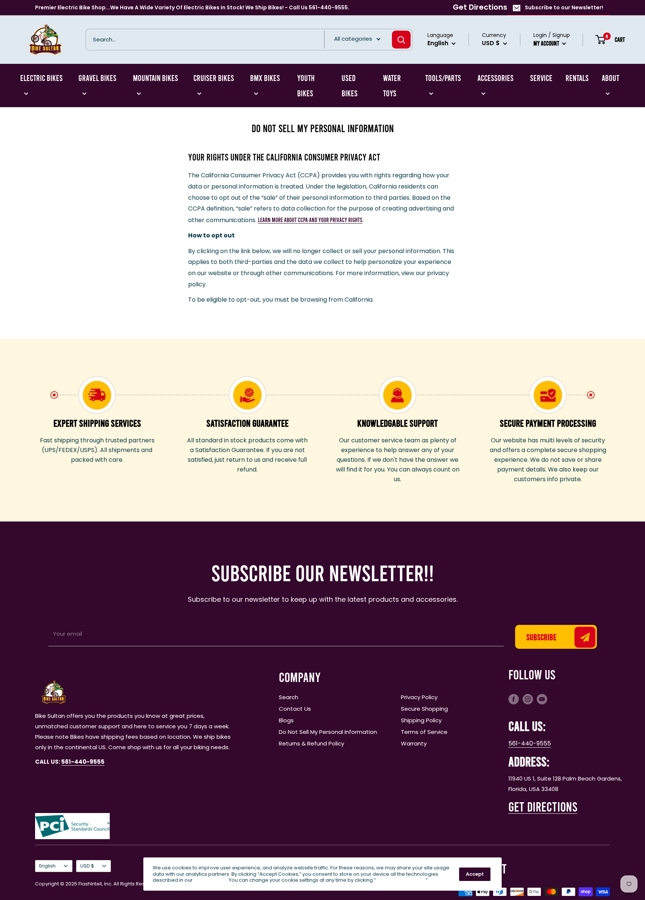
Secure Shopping (424, 709)
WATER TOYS (392, 85)
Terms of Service (424, 732)
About (610, 77)
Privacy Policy (419, 697)
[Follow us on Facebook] (513, 698)
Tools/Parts (443, 77)
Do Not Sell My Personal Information (328, 732)
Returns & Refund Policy (311, 743)
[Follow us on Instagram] (528, 698)
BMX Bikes (265, 77)
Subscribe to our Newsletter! (564, 7)
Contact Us (295, 709)
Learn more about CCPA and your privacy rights (310, 219)
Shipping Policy (421, 720)
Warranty (414, 743)
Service (541, 77)
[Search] (401, 40)
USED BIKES (350, 85)
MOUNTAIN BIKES (155, 77)
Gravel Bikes (97, 77)
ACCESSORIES (495, 77)
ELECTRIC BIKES (41, 77)
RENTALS (577, 77)
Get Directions (480, 7)
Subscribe (541, 637)
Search (288, 697)
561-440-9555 (529, 743)
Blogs (286, 720)
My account (546, 43)
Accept (475, 874)
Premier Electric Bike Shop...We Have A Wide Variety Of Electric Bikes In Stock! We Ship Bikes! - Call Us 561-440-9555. (192, 7)
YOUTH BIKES (306, 85)
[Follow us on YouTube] (542, 698)
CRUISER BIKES (213, 77)
